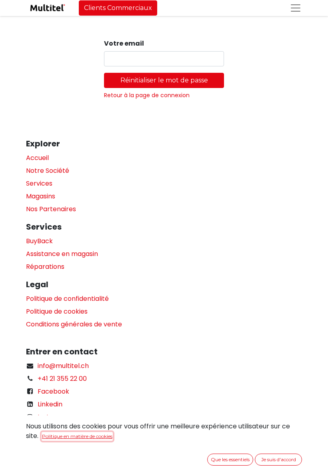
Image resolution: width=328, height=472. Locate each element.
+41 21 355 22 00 (62, 378)
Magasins (40, 196)
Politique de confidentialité (67, 298)
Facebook (53, 391)
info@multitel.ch (63, 365)
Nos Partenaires (51, 209)
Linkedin (50, 404)
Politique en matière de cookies (77, 436)
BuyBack (39, 241)
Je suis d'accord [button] (278, 459)
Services (39, 183)
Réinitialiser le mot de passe (164, 80)
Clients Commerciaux (118, 8)
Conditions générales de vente (74, 324)
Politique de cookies (57, 311)
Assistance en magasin (62, 253)
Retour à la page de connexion (147, 95)
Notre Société (47, 170)
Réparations (45, 266)
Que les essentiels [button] (230, 459)
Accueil (37, 157)
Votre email (124, 43)
